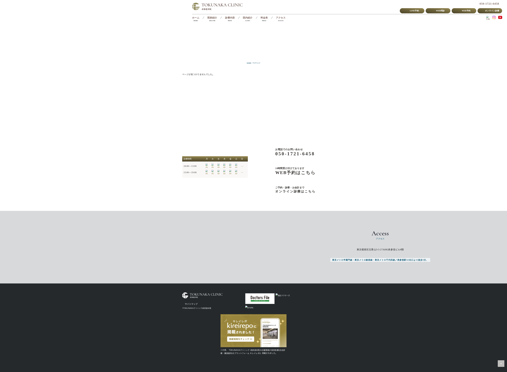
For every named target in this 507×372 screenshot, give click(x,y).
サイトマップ (191, 304)
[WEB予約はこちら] (291, 171)
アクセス (281, 17)
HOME (249, 63)
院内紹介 (248, 17)
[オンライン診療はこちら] (291, 190)
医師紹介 (212, 17)
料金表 (264, 17)
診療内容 (230, 17)
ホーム (195, 17)
